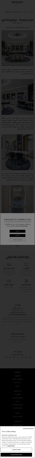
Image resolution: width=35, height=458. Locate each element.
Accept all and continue (16, 454)
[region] (17, 442)
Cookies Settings (16, 449)
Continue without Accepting (28, 428)
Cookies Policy (11, 446)
